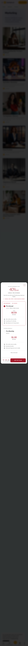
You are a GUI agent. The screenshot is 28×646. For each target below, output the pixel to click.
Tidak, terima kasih (14, 352)
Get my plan (18, 360)
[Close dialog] (24, 285)
